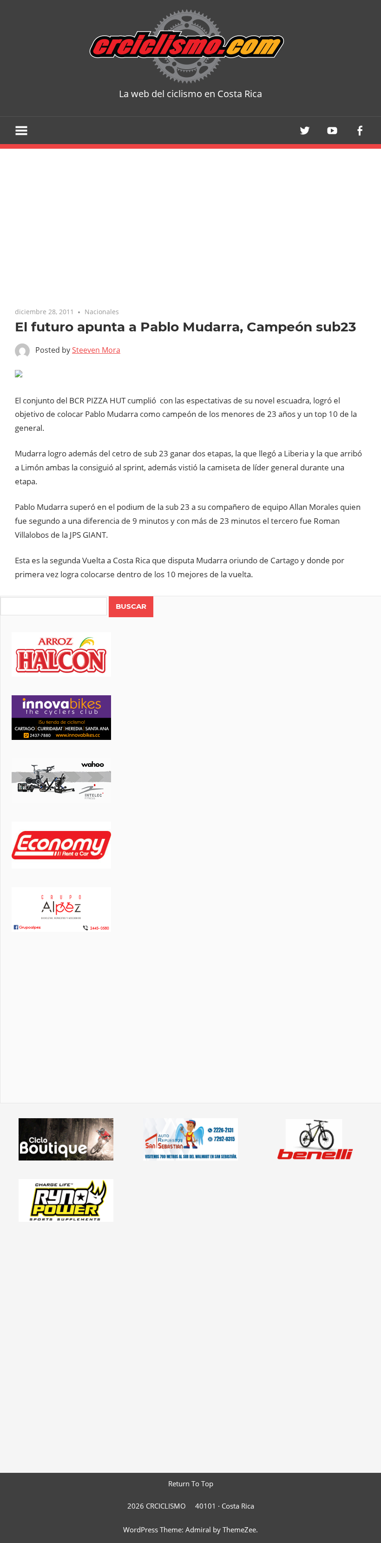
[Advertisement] (191, 1030)
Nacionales (102, 311)
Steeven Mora (96, 350)
